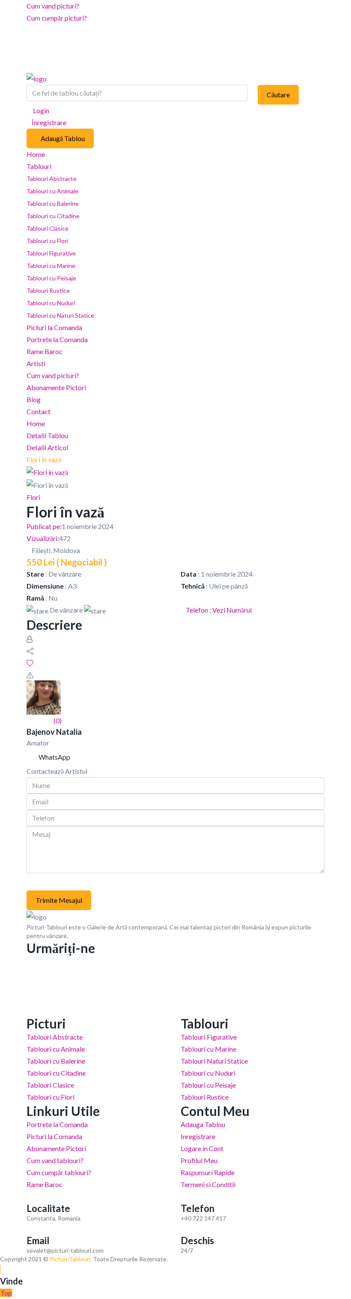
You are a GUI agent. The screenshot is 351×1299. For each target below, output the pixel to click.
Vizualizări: (43, 538)
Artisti (36, 363)
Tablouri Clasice (47, 228)
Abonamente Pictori (56, 387)
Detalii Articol (47, 447)
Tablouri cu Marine (51, 265)
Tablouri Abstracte (52, 178)
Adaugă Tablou (63, 138)
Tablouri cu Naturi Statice (60, 315)
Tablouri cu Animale (52, 191)
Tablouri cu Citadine (53, 216)
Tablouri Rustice (48, 290)
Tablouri (40, 166)
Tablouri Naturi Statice (214, 1061)
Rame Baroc (44, 351)
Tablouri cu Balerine (53, 203)
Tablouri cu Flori (47, 240)
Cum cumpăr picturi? (57, 18)
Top (6, 1293)
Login (40, 110)
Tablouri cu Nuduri (51, 303)
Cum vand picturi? (53, 6)
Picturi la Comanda (54, 327)
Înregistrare (49, 122)
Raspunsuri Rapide (208, 1172)
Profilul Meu (199, 1160)
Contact (39, 411)
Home (36, 154)
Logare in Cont (202, 1148)
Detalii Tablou (47, 435)
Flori (33, 497)
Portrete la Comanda (57, 339)
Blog (34, 399)
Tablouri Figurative (51, 253)
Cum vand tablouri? (55, 1160)
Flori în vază (44, 459)
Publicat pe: (44, 526)
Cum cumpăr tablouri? (59, 1172)
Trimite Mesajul (59, 900)
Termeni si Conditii (208, 1184)
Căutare (278, 94)
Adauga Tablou (203, 1124)
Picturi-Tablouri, (71, 1259)
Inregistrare (198, 1136)
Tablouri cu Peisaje (51, 278)
